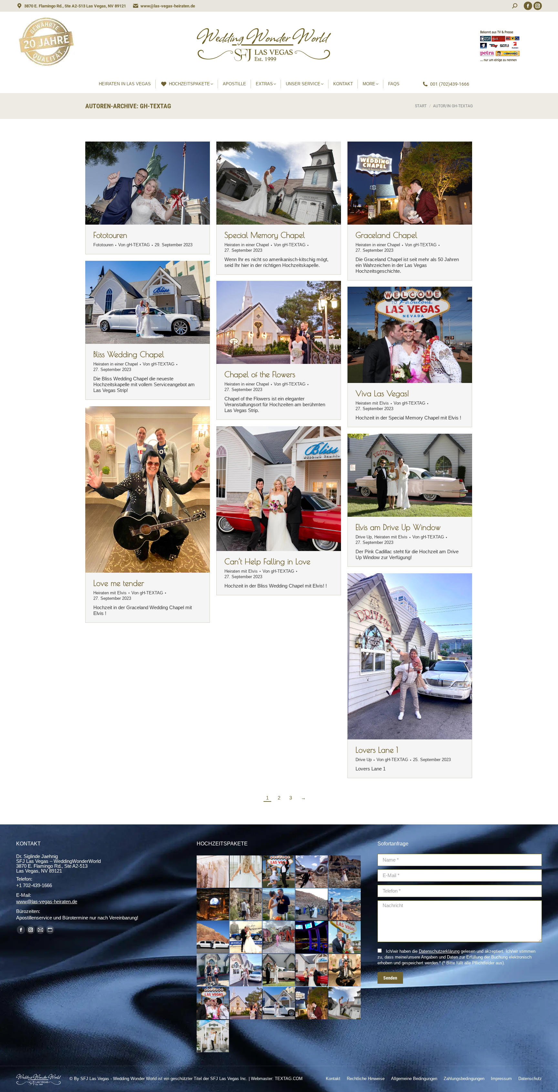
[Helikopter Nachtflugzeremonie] (213, 904)
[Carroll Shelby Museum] (246, 937)
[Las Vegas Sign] (344, 937)
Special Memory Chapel (264, 234)
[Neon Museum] (279, 937)
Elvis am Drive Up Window (398, 527)
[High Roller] (311, 937)
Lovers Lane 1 (377, 749)
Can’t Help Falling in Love (267, 561)
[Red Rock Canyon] (311, 904)
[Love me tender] (344, 970)
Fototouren (110, 234)
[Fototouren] (279, 871)
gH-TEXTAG (155, 106)
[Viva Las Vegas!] (213, 1003)
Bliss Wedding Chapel (128, 354)
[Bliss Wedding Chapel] (279, 1003)
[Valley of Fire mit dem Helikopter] (344, 904)
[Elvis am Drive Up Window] (279, 970)
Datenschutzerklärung (439, 951)
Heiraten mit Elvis (372, 403)
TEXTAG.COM (289, 1078)
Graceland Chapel (386, 234)
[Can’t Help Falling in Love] (311, 970)
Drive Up (364, 537)
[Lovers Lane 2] (213, 970)
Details (287, 183)
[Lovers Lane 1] (246, 970)
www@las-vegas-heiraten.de (167, 6)
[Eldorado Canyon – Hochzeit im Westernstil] (246, 904)
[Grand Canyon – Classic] (311, 871)
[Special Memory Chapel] (344, 1003)
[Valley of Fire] (213, 937)
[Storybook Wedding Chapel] (213, 1036)
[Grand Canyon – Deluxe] (344, 871)
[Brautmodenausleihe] (213, 871)
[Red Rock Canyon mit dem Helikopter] (279, 904)
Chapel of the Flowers (259, 374)
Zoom (270, 183)
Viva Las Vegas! (382, 393)
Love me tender (118, 583)
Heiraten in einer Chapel (246, 244)
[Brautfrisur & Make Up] (246, 871)
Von (134, 244)
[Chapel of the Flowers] (246, 1003)
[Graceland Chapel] (311, 1003)
